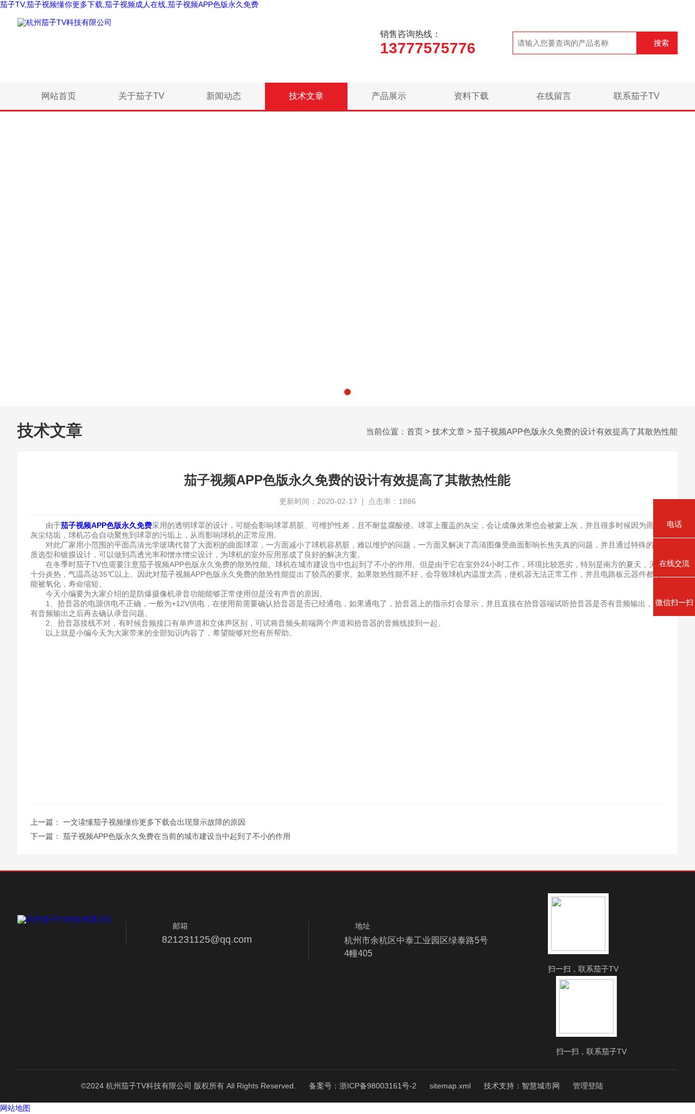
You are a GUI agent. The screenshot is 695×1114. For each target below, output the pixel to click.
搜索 (661, 43)
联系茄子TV (637, 96)
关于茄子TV (141, 96)
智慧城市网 (541, 1085)
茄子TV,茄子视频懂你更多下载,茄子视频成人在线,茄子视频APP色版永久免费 (129, 4)
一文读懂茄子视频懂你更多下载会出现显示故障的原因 (154, 822)
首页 (415, 431)
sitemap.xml (450, 1085)
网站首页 (58, 96)
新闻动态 (223, 96)
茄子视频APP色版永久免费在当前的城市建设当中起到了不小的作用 (176, 836)
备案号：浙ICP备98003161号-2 (362, 1085)
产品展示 (388, 96)
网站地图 (15, 1108)
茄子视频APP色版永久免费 (106, 525)
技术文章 (306, 96)
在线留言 (553, 96)
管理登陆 (588, 1085)
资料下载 (471, 96)
